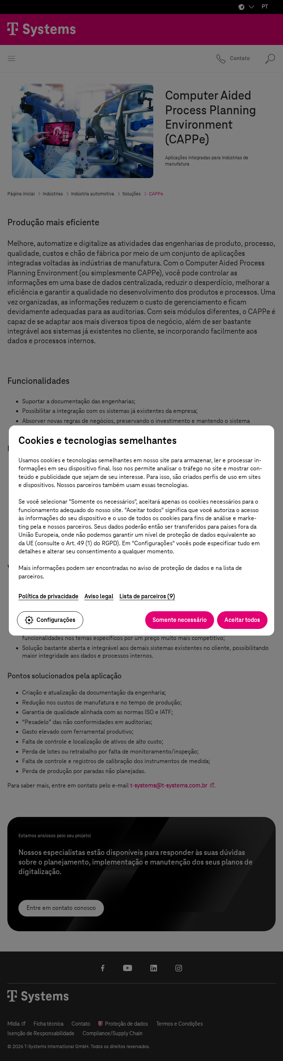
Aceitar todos (242, 620)
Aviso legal (98, 596)
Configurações (56, 620)
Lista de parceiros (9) (147, 596)
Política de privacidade (48, 596)
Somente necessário (180, 620)
